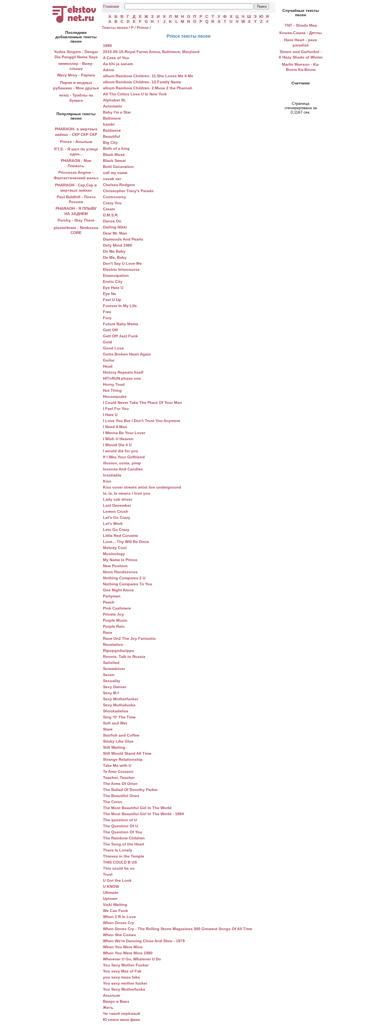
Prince (66, 141)
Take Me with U (117, 765)
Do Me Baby (114, 251)
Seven (109, 675)
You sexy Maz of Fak (122, 971)
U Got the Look (117, 880)
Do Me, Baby (115, 257)
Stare (108, 729)
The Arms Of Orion (120, 783)
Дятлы (315, 33)
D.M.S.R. (111, 215)
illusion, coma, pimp (122, 463)
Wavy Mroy (67, 75)
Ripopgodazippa (118, 650)
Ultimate (110, 892)
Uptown (110, 898)
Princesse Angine (74, 172)
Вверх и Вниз (116, 1001)
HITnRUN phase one (122, 378)
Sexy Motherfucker (120, 699)
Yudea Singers (67, 51)
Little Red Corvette (120, 535)
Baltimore (112, 118)
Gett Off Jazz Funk (120, 336)
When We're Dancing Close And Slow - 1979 (144, 941)
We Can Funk (115, 910)
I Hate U (110, 414)
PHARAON (70, 160)
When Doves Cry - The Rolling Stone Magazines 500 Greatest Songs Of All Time (177, 929)
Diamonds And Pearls (123, 239)
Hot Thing (112, 390)
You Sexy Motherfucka (124, 989)
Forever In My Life (120, 306)
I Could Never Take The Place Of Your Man (142, 402)
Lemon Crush (115, 511)
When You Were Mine (123, 947)
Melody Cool (115, 547)
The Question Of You (122, 832)
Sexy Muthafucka (119, 705)
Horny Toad (114, 384)
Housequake (115, 396)
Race (107, 632)
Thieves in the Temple (123, 856)
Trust (108, 874)
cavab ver (112, 179)
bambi (109, 124)
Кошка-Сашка (292, 33)
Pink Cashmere (117, 608)
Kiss (107, 481)
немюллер (68, 63)
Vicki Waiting (115, 904)
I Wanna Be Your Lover (124, 433)
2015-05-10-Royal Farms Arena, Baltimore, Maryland (151, 51)
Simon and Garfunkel (299, 51)
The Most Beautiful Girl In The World (137, 808)
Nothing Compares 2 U (124, 578)
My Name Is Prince (120, 560)
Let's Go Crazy (116, 517)
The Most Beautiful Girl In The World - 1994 (143, 814)
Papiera (88, 75)
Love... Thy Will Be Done (126, 541)
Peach (109, 602)
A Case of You (116, 58)
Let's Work (113, 523)
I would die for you (120, 451)
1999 (107, 45)
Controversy (114, 197)
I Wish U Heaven (118, 439)
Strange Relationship (123, 759)
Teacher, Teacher (119, 777)
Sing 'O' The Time (119, 717)
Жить (108, 1007)
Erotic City (112, 281)
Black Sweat (114, 160)
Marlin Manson (296, 64)
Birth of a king (116, 148)
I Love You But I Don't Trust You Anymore (141, 420)
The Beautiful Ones (121, 795)
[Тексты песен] (76, 23)
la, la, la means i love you (126, 493)
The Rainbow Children (124, 838)
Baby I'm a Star (117, 112)
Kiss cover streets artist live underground (142, 487)
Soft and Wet (115, 723)
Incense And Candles (123, 469)
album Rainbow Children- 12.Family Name (142, 82)
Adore (108, 70)
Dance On (112, 221)
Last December (117, 505)
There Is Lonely (117, 850)
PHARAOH (64, 185)
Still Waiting (114, 747)
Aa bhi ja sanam (118, 64)
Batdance (112, 130)
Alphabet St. (114, 100)
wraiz (64, 95)
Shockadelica (115, 711)
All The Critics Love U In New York (135, 94)
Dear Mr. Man (115, 233)
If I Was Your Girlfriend (124, 457)
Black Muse (114, 154)
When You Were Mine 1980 (127, 953)
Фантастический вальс (76, 178)
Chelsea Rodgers (119, 185)
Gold (107, 342)
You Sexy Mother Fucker (126, 965)
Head (108, 366)
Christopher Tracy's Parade (128, 191)
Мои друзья (87, 88)
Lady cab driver (117, 499)
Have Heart (294, 40)
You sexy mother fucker (125, 983)
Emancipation (116, 275)
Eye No (109, 293)
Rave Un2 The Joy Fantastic (129, 638)
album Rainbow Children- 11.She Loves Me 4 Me (148, 76)
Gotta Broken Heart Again (127, 354)
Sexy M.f (111, 693)
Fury (107, 318)
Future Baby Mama (120, 324)
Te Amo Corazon (118, 771)
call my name (115, 172)
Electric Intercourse (121, 269)
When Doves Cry (118, 923)
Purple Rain (114, 626)
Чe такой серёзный (121, 1013)
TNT (288, 25)
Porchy (64, 220)
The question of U (120, 820)
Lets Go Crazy (116, 529)
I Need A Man (115, 427)
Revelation (113, 644)
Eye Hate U (113, 287)
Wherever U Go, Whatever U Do (132, 959)
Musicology (114, 554)
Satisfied (111, 662)
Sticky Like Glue (118, 741)
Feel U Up (112, 299)
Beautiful (111, 136)
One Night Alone (118, 590)
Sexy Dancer (114, 687)
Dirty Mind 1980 (117, 245)
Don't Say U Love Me (122, 263)
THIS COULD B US (120, 862)
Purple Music (115, 620)
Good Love (113, 348)
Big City (110, 142)
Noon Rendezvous (120, 572)
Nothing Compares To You (127, 584)
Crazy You (112, 203)
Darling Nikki (115, 227)
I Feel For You (116, 408)
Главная (111, 6)
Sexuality (111, 681)
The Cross (112, 802)
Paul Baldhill (68, 197)
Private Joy (113, 614)
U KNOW (111, 886)
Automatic (112, 106)
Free (107, 312)
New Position (115, 566)
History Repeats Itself (123, 372)
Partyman (112, 596)
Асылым (83, 141)
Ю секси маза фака (121, 1019)
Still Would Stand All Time (127, 753)
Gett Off (110, 330)
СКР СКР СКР (84, 134)
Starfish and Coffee (121, 735)
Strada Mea (306, 25)
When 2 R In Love (119, 916)
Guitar (109, 360)
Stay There (84, 220)
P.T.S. (59, 149)
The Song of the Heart (123, 844)
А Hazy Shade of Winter (301, 57)
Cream (109, 209)
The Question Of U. (121, 826)
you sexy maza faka (121, 977)
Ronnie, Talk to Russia (124, 656)
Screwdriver (114, 668)
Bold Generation (118, 166)
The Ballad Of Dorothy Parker (130, 789)
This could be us (119, 868)
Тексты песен (115, 27)
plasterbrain (65, 227)
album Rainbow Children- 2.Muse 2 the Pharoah (147, 88)
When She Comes (119, 935)
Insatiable (112, 475)
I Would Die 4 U (117, 445)
